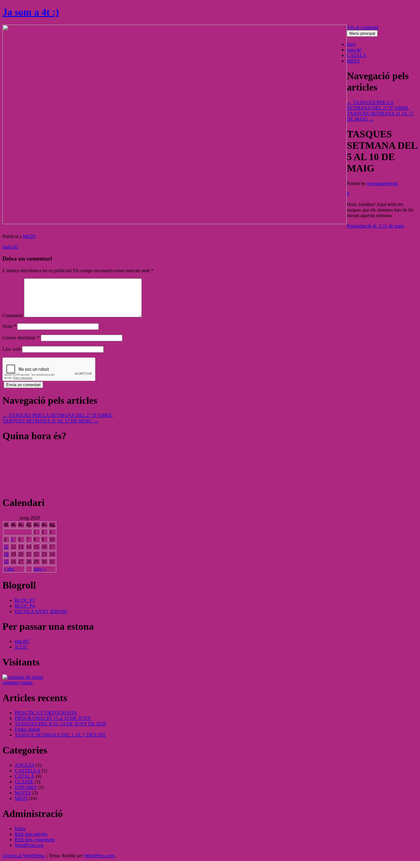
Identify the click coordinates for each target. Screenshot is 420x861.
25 (6, 561)
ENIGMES (26, 787)
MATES (23, 792)
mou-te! (354, 49)
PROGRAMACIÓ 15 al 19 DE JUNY (53, 718)
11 (6, 546)
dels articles (31, 834)
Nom (9, 326)
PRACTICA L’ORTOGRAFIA (46, 712)
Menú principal (362, 33)
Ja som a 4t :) (30, 12)
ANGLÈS (25, 765)
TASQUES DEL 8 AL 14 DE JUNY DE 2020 (60, 723)
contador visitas (17, 682)
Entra (20, 828)
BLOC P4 (25, 605)
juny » (40, 569)
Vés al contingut (362, 27)
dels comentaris (35, 839)
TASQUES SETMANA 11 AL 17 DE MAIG (50, 420)
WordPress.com (99, 855)
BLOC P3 (25, 600)
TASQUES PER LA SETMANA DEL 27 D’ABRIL (378, 105)
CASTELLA (27, 770)
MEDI (353, 60)
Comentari (12, 315)
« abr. (9, 569)
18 (6, 554)
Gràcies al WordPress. (23, 855)
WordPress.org (29, 845)
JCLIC (21, 646)
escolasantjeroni (382, 183)
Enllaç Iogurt (27, 729)
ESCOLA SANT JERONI (41, 611)
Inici (351, 44)
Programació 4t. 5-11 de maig (375, 225)
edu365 (22, 641)
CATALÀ (357, 55)
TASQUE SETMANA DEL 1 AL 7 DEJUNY (60, 735)
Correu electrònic (21, 337)
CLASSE (24, 781)
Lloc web (11, 349)
